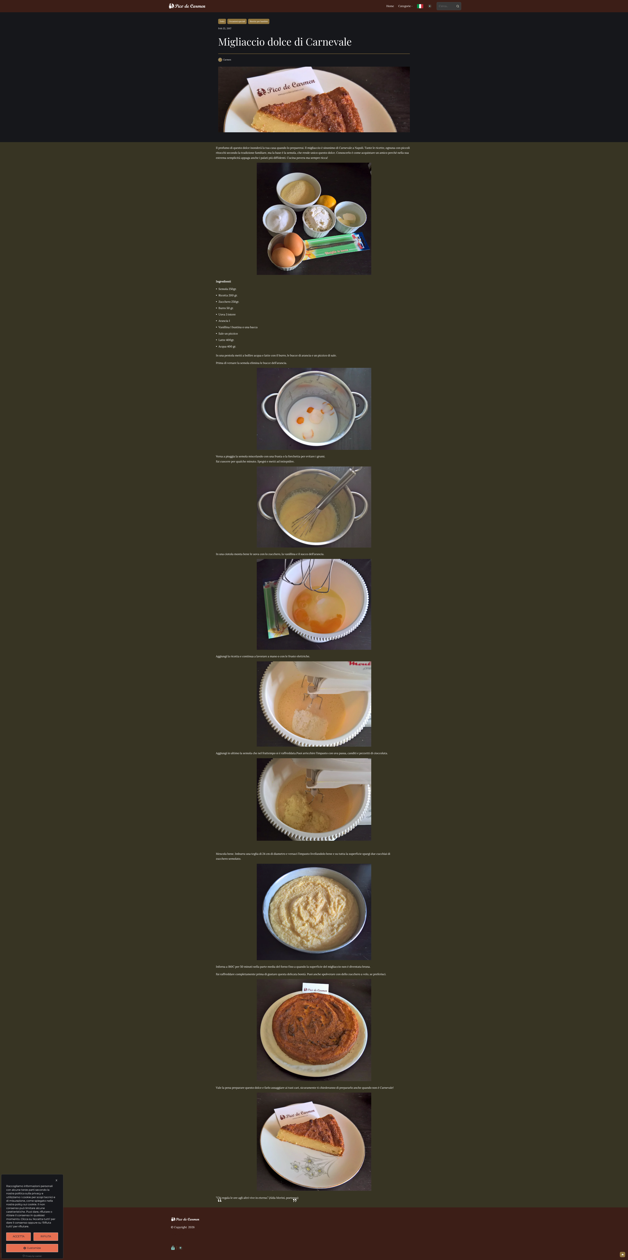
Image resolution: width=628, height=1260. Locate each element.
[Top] (622, 1254)
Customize (34, 1248)
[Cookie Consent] (173, 1248)
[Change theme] (430, 6)
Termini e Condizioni (205, 1234)
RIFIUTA (46, 1236)
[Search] (458, 6)
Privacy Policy (180, 1234)
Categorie (404, 6)
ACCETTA (18, 1236)
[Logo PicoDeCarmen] (187, 6)
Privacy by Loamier (34, 1256)
